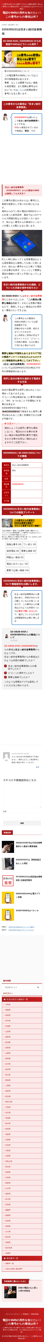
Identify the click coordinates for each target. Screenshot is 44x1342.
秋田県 (8, 1015)
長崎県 (8, 1226)
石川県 (8, 1064)
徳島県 (8, 1194)
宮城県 (8, 1026)
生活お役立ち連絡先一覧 (17, 999)
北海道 (8, 1004)
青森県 (8, 1010)
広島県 (8, 1177)
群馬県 (8, 1129)
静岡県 (8, 1058)
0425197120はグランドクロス (21, 930)
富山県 (8, 1075)
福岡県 (8, 1215)
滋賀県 (8, 1134)
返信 (37, 767)
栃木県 (8, 1123)
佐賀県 (8, 1221)
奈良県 (8, 1145)
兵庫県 (8, 1156)
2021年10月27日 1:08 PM (20, 754)
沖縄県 (8, 1253)
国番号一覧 (9, 1263)
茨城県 (8, 1118)
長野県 (8, 1048)
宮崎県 (8, 1242)
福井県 (8, 1091)
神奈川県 (8, 1102)
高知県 (8, 1204)
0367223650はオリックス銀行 (21, 927)
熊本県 (8, 1237)
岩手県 (8, 1021)
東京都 (8, 1096)
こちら (21, 90)
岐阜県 (8, 1069)
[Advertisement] (22, 159)
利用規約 (26, 1314)
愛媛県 (8, 1210)
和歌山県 (8, 1161)
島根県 (8, 1172)
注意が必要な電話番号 (13, 1269)
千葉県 (8, 1107)
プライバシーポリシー (13, 1314)
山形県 (8, 1031)
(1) (37, 75)
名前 (4, 811)
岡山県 (8, 1167)
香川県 (8, 1199)
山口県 (8, 1188)
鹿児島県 (8, 1248)
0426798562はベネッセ (27, 910)
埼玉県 (8, 1113)
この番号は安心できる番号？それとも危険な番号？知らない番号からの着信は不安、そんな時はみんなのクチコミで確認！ (22, 1330)
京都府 (8, 1140)
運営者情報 (34, 1314)
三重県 (8, 1085)
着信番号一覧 (12, 1258)
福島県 (8, 1037)
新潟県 (8, 1042)
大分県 (8, 1231)
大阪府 (8, 1150)
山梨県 (8, 1053)
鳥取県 (8, 1183)
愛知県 (8, 1080)
